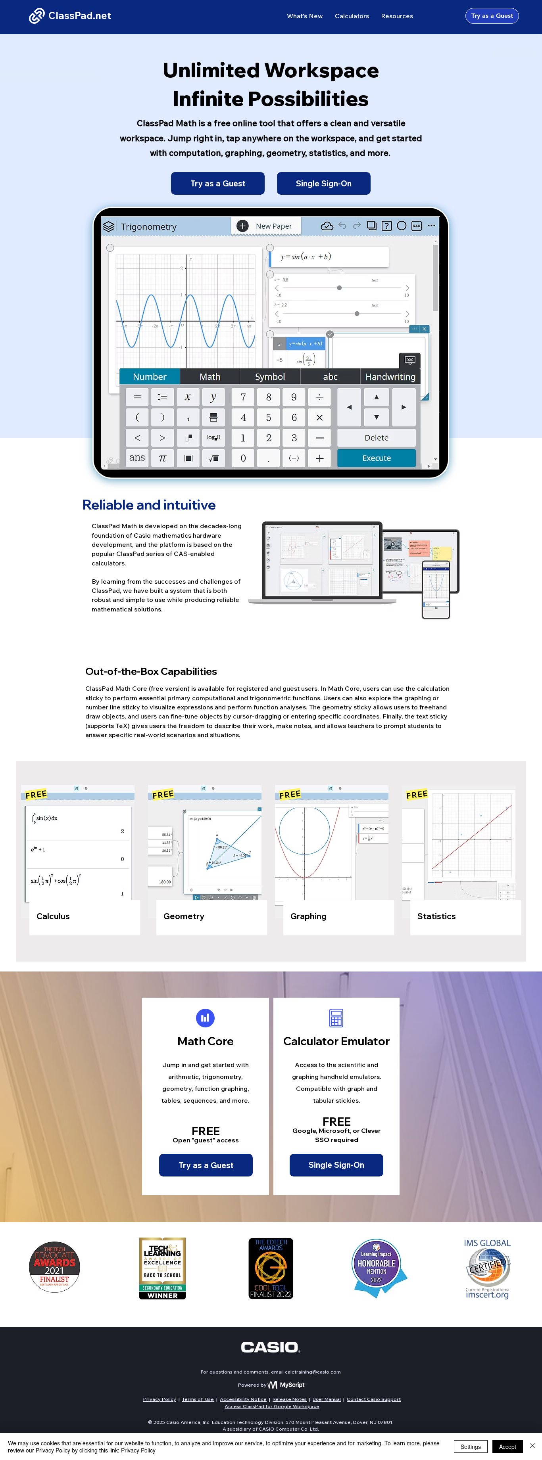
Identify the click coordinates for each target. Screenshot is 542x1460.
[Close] (532, 1446)
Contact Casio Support (374, 1399)
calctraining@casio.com (313, 1372)
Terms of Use (198, 1399)
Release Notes (290, 1399)
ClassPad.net (79, 15)
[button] (352, 16)
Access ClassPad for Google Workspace (272, 1406)
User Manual (327, 1399)
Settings (471, 1446)
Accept (507, 1446)
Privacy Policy (159, 1399)
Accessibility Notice (243, 1399)
